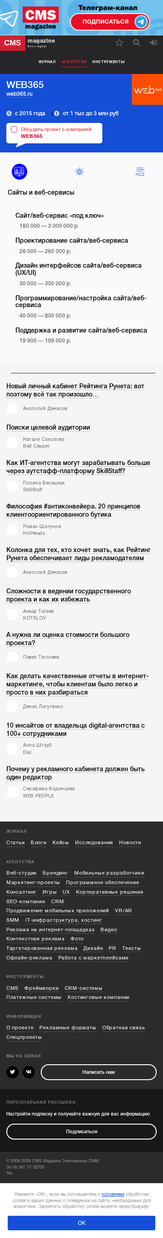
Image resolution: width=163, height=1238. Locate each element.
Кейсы (61, 843)
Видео (109, 930)
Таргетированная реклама (42, 948)
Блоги (39, 843)
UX (66, 892)
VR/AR (123, 911)
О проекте (20, 1028)
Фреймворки (41, 988)
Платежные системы (34, 997)
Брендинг (55, 873)
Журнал (47, 62)
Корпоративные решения (110, 892)
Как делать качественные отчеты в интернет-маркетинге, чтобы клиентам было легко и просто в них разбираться (77, 684)
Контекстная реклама (35, 939)
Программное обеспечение (102, 883)
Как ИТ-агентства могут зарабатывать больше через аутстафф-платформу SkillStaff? (78, 467)
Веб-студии (21, 873)
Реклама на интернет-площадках (50, 930)
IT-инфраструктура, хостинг (63, 920)
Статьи (15, 843)
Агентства (74, 62)
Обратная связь (123, 1028)
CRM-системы (84, 988)
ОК (82, 1223)
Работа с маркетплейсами (93, 958)
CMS (12, 988)
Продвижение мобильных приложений (57, 911)
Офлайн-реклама (29, 958)
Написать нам (98, 1072)
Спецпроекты (24, 1037)
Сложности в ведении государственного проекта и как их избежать (68, 595)
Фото (77, 939)
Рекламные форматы (67, 1028)
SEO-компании (25, 902)
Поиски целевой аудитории (48, 427)
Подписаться (81, 1132)
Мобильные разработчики (109, 873)
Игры (50, 892)
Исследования (94, 843)
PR (112, 948)
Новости (130, 843)
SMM (13, 920)
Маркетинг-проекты (33, 883)
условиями (113, 1194)
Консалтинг (21, 892)
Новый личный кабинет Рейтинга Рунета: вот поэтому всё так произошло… (75, 390)
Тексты (131, 948)
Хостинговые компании (98, 997)
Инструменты (108, 62)
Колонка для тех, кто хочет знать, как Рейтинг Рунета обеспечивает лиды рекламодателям (78, 554)
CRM (57, 902)
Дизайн (93, 948)
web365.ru (19, 94)
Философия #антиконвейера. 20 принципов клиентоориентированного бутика (73, 510)
